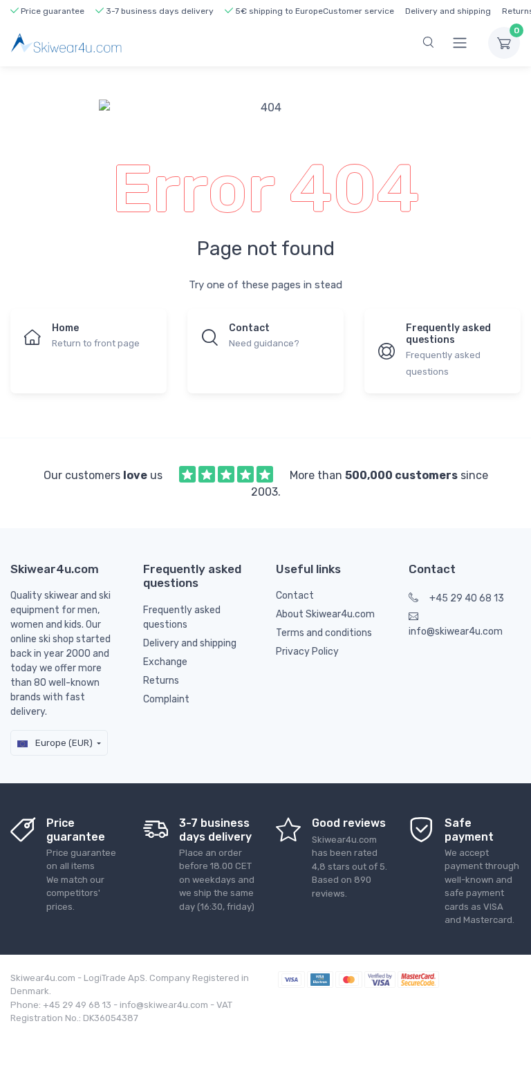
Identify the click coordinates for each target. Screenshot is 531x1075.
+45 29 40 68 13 (466, 598)
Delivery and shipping (448, 11)
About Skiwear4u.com (325, 614)
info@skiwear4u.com (456, 631)
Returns (161, 680)
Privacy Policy (307, 651)
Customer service (358, 11)
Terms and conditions (324, 633)
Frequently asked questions (182, 617)
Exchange (165, 662)
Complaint (166, 699)
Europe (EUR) (63, 743)
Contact (295, 595)
